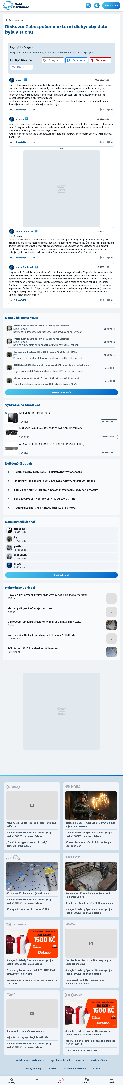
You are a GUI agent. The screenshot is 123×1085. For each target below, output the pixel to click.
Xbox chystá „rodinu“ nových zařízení (30, 608)
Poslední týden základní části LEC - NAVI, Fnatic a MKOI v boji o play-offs (31, 972)
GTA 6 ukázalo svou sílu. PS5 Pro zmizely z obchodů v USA (88, 844)
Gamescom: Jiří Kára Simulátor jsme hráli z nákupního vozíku (44, 621)
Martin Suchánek (24, 267)
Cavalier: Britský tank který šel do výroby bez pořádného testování (48, 595)
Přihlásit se (111, 5)
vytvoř (91, 52)
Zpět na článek (16, 20)
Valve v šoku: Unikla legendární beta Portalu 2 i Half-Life (42, 635)
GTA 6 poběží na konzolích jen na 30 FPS (27, 909)
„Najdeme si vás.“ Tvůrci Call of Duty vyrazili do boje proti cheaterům (90, 825)
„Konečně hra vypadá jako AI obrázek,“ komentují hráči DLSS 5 (26, 844)
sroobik (20, 119)
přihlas (58, 52)
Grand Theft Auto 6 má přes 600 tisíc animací (89, 903)
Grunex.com (14, 638)
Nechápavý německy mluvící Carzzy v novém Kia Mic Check (31, 982)
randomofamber (24, 231)
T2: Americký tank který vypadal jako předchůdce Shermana (84, 982)
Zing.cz (11, 612)
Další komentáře (61, 392)
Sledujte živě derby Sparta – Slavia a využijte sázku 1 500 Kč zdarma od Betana (29, 834)
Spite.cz (12, 625)
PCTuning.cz (14, 652)
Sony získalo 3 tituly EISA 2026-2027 (84, 1050)
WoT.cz (11, 598)
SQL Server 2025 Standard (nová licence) (33, 648)
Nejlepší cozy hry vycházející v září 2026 (27, 1037)
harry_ (19, 80)
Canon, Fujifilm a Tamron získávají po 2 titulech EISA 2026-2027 (90, 1043)
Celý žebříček (61, 575)
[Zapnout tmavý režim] (97, 5)
